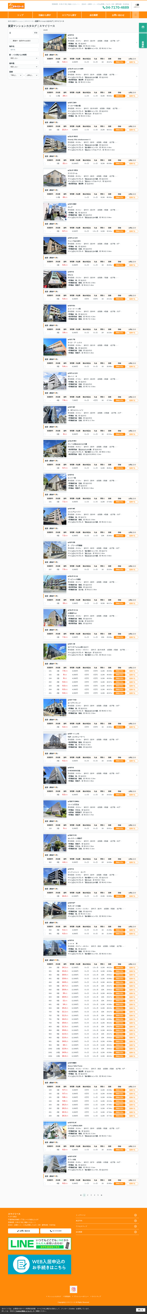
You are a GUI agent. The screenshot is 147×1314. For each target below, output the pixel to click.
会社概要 (94, 15)
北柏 (80, 249)
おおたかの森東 (78, 69)
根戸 (73, 903)
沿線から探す (45, 15)
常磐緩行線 (73, 46)
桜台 (73, 305)
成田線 (71, 812)
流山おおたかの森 (91, 77)
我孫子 (77, 285)
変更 (35, 33)
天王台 (77, 810)
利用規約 (67, 1296)
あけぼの (75, 238)
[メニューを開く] (135, 15)
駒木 (75, 441)
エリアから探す (69, 15)
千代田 (74, 700)
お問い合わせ (118, 15)
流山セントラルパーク (93, 150)
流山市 (71, 69)
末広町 (74, 1156)
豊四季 (81, 80)
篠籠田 (74, 1063)
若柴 (73, 542)
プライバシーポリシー (81, 1296)
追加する (132, 62)
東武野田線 (73, 80)
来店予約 (79, 1221)
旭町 (73, 407)
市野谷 (76, 170)
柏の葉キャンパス (91, 48)
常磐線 (71, 43)
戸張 (73, 339)
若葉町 (74, 204)
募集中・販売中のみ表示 (22, 41)
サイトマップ (96, 1296)
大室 (73, 644)
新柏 (80, 316)
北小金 (81, 589)
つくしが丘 (75, 733)
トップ (20, 15)
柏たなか (88, 113)
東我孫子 (78, 812)
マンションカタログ (54, 1296)
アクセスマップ (81, 1226)
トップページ (80, 1215)
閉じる (140, 1310)
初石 (80, 454)
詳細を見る (119, 62)
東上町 (74, 1122)
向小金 (76, 576)
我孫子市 (72, 801)
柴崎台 (77, 801)
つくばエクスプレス (76, 48)
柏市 (70, 35)
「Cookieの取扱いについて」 (24, 1311)
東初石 (76, 136)
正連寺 (74, 102)
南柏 (80, 46)
